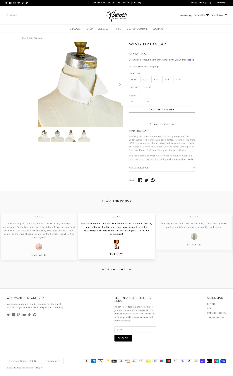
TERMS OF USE (215, 317)
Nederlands (220, 3)
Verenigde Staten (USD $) (201, 3)
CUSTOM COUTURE (137, 28)
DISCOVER (75, 28)
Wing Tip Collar (36, 38)
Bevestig (123, 338)
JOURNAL (158, 28)
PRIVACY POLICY (216, 313)
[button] (103, 269)
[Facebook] (10, 3)
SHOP (90, 28)
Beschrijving (137, 131)
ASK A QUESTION (139, 167)
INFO (118, 28)
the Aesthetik (19, 368)
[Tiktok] (23, 3)
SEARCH (211, 304)
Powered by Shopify (34, 368)
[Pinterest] (27, 3)
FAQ (209, 308)
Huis (24, 38)
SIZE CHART (104, 28)
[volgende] (120, 84)
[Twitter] (6, 3)
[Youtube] (19, 3)
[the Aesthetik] (116, 15)
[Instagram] (14, 3)
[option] (80, 84)
